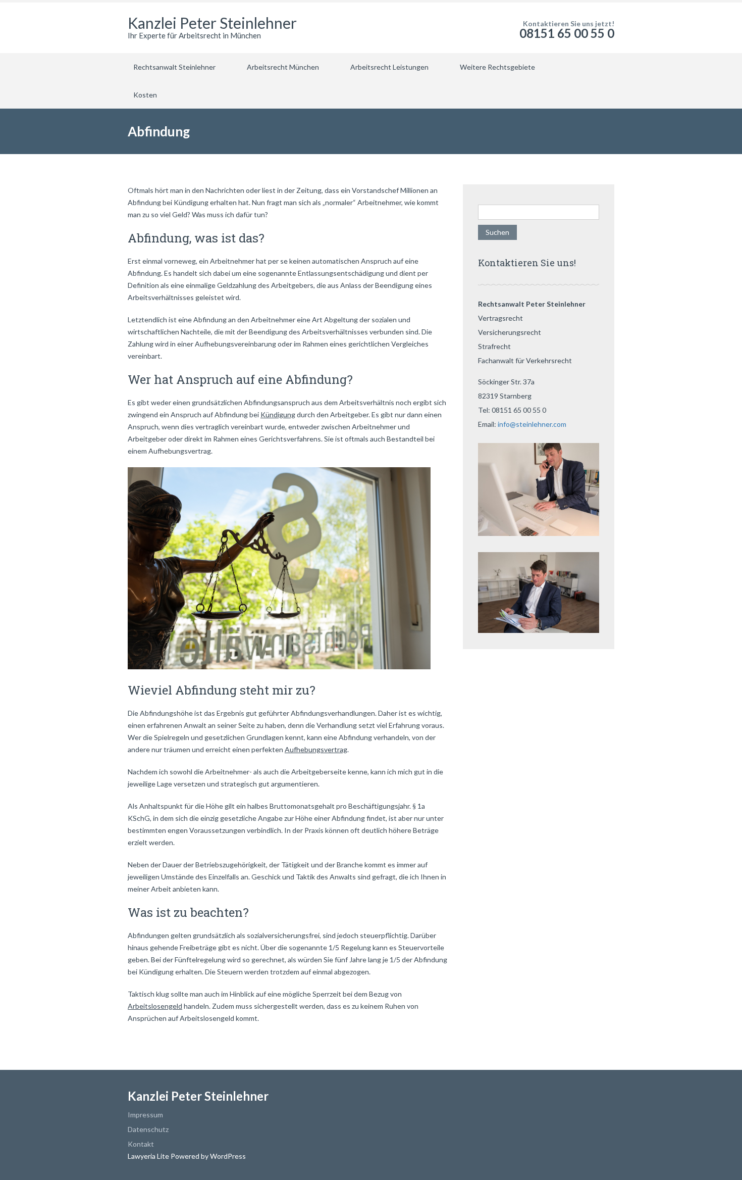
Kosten (145, 94)
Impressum (145, 1114)
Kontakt (141, 1144)
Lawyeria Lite (149, 1156)
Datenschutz (148, 1129)
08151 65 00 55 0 (566, 33)
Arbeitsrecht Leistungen (389, 67)
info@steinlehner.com (532, 424)
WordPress (227, 1156)
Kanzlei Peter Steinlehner (212, 23)
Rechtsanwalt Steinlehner (174, 67)
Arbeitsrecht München (283, 67)
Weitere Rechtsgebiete (497, 67)
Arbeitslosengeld (155, 1006)
